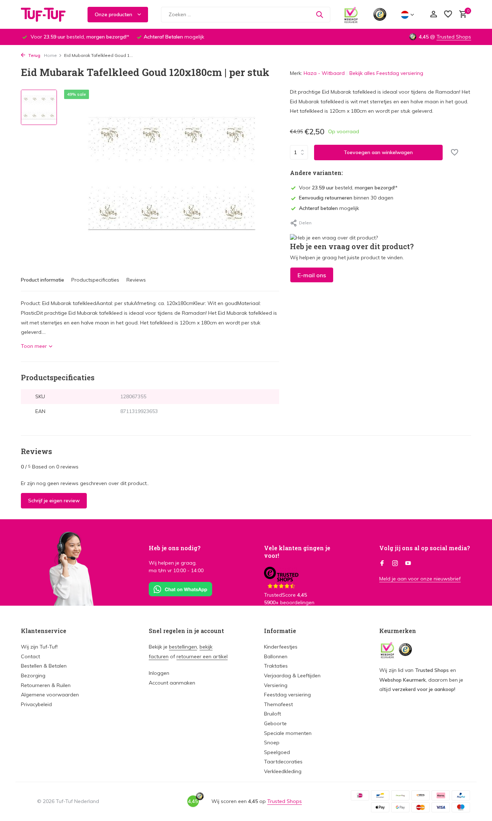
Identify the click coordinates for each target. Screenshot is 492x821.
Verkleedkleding (282, 771)
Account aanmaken (172, 682)
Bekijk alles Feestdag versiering (386, 73)
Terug (33, 55)
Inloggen (159, 673)
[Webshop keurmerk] (351, 14)
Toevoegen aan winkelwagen (378, 152)
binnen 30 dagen (346, 197)
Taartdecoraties (283, 761)
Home (50, 55)
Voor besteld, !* (348, 187)
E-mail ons (312, 275)
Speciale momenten (288, 733)
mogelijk (329, 208)
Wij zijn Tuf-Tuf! (39, 646)
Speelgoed (277, 752)
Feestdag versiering (287, 694)
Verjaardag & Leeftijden (292, 675)
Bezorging (33, 675)
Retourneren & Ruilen (46, 685)
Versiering (275, 685)
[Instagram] (395, 563)
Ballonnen (275, 656)
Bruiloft (272, 713)
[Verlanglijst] (448, 14)
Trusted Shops (454, 36)
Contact (30, 656)
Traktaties (276, 666)
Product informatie (42, 280)
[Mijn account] (433, 14)
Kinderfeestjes (281, 646)
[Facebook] (382, 563)
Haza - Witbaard (324, 73)
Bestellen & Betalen (44, 666)
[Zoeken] (319, 14)
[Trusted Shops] (380, 14)
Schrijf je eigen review (54, 500)
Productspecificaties (95, 280)
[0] (461, 14)
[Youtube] (408, 563)
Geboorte (275, 723)
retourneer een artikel (202, 656)
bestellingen (183, 646)
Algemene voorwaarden (50, 694)
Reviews (136, 280)
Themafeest (278, 704)
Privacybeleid (36, 704)
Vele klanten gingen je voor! (297, 551)
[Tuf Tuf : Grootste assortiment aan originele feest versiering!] (48, 14)
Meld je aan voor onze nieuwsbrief (420, 578)
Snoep (271, 742)
